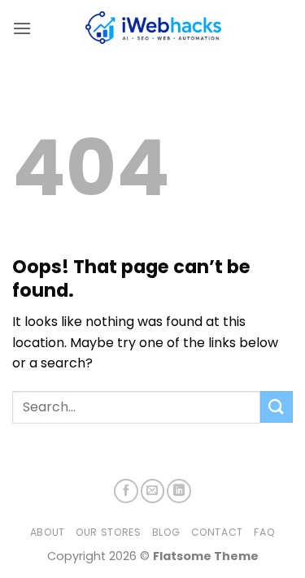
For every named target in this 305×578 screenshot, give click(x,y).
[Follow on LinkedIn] (179, 491)
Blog (166, 532)
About (47, 532)
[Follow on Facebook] (126, 491)
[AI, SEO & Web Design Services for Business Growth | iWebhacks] (152, 29)
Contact (217, 532)
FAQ (264, 532)
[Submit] (276, 407)
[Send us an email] (153, 491)
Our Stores (108, 532)
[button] (22, 28)
